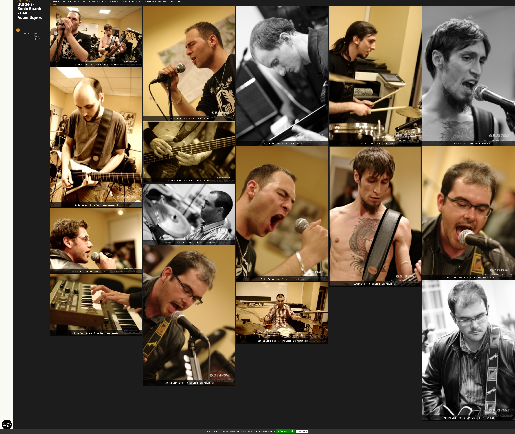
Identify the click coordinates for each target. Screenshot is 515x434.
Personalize (302, 431)
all (22, 30)
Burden (26, 33)
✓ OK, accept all (285, 431)
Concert (53, 4)
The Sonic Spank (37, 36)
